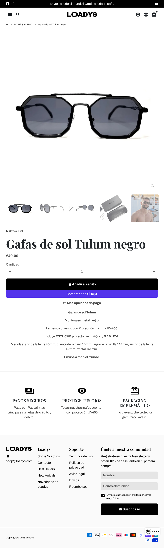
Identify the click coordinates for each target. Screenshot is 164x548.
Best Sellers (46, 469)
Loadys (30, 537)
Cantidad (12, 264)
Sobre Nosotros (49, 456)
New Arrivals (47, 475)
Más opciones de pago (84, 303)
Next (152, 115)
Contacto (44, 462)
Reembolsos (78, 486)
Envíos (74, 480)
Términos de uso (81, 456)
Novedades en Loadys (48, 484)
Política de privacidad (76, 465)
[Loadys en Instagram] (12, 3)
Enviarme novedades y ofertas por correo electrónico (128, 496)
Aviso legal (77, 474)
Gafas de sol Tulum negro (52, 24)
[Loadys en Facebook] (7, 3)
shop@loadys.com (19, 459)
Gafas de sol (14, 231)
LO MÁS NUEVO (23, 24)
